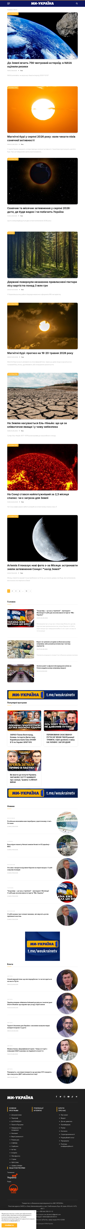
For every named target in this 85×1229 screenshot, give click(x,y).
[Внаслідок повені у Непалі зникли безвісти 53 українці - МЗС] (67, 845)
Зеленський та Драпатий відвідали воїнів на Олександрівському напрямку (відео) (54, 667)
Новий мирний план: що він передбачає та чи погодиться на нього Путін (29, 980)
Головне (10, 888)
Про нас (62, 1110)
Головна (9, 9)
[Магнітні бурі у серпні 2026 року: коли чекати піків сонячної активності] (42, 109)
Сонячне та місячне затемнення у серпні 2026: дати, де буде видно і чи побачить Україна (38, 210)
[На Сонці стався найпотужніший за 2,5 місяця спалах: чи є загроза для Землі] (42, 467)
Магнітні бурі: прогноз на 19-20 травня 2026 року (40, 353)
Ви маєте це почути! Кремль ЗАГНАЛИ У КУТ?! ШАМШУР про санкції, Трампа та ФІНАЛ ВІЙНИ (23, 778)
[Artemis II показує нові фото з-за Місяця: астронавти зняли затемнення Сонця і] (42, 538)
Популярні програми (17, 702)
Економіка (11, 818)
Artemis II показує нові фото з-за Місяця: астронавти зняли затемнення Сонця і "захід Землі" (42, 567)
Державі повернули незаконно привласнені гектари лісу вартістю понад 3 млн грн (42, 283)
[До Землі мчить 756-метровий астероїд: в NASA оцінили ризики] (42, 35)
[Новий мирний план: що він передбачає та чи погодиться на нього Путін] (67, 980)
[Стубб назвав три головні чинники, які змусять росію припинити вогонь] (67, 915)
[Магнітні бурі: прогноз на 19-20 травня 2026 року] (42, 326)
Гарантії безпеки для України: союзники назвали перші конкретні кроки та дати (28, 1027)
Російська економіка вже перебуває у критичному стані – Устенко (29, 822)
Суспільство (13, 13)
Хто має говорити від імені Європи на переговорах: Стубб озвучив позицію (29, 869)
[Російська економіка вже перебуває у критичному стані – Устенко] (67, 822)
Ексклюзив (11, 864)
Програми (13, 1110)
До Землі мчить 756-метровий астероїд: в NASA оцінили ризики (39, 64)
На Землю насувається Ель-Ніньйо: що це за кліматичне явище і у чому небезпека (37, 425)
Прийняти (9, 1225)
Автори (9, 976)
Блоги (61, 1108)
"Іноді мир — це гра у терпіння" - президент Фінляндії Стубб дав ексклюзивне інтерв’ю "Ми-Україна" (55, 613)
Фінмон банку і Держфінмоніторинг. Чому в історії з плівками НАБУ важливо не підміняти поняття (27, 1050)
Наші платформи (17, 1168)
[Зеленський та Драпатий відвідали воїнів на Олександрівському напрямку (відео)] (20, 673)
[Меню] (8, 3)
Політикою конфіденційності (11, 1220)
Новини (11, 233)
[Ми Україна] (42, 3)
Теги (21, 70)
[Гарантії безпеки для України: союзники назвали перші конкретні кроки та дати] (67, 1026)
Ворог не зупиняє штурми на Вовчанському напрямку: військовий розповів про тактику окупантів (53, 644)
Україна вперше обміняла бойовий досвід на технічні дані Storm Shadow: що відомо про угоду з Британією (29, 1003)
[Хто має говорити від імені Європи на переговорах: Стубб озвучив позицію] (67, 868)
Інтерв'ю (38, 1110)
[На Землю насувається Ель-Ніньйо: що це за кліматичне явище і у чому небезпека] (42, 396)
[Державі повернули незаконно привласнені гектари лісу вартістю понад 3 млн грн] (42, 255)
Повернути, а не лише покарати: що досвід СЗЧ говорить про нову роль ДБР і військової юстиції (29, 1073)
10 (26, 591)
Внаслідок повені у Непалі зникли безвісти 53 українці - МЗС (28, 845)
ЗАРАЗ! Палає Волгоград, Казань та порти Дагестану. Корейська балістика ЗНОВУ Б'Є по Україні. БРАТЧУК (23, 738)
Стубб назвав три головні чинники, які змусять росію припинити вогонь (28, 915)
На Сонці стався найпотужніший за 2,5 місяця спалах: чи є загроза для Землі (38, 496)
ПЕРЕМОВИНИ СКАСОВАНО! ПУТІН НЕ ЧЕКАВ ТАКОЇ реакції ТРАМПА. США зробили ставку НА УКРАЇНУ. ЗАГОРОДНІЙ (61, 738)
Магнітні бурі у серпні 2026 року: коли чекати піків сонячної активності (41, 138)
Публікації (38, 1108)
